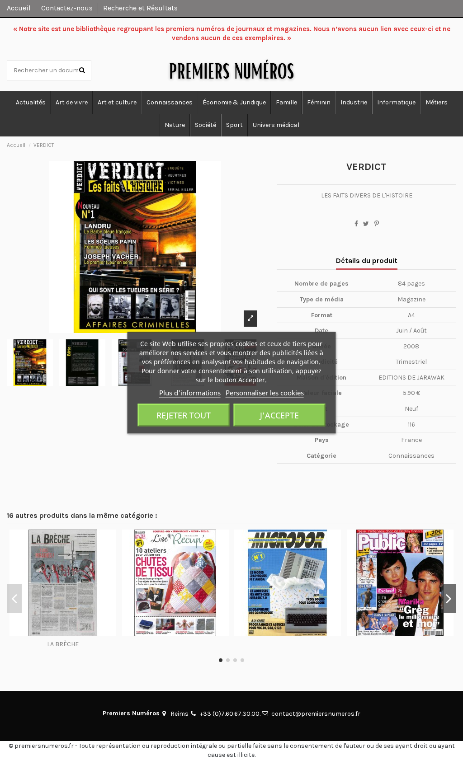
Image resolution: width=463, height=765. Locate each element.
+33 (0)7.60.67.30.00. (230, 714)
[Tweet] (366, 224)
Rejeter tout (183, 414)
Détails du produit (366, 260)
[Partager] (356, 224)
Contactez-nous (67, 8)
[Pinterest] (376, 224)
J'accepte (279, 414)
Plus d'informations (190, 392)
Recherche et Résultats (140, 8)
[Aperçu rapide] (63, 633)
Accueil (20, 8)
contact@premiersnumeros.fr (315, 714)
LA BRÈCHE (63, 644)
